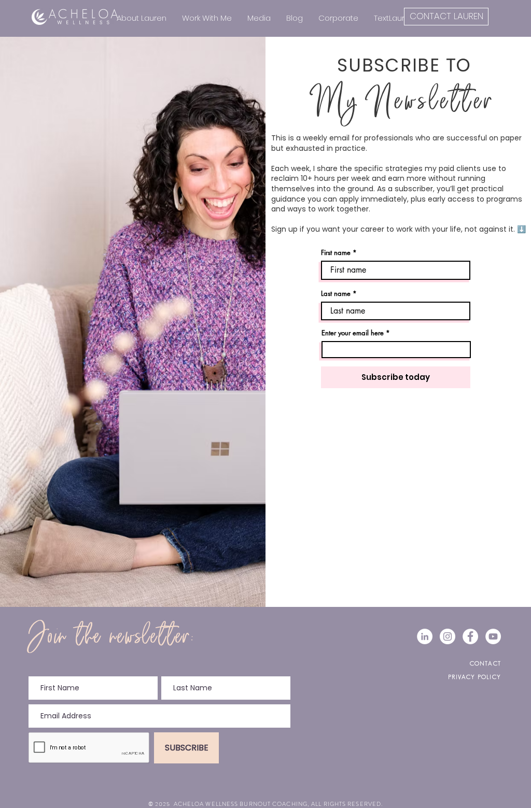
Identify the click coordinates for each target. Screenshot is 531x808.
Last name (336, 293)
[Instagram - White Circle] (447, 636)
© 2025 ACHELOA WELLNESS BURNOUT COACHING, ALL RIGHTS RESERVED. (265, 804)
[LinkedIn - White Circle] (424, 636)
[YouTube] (493, 636)
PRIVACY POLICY (474, 676)
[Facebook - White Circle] (470, 636)
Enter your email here (353, 333)
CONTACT (485, 663)
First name (336, 252)
